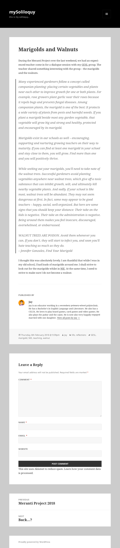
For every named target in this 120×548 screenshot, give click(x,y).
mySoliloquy (22, 12)
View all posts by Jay (67, 317)
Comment (25, 379)
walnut (46, 338)
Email (22, 435)
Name (22, 422)
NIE (30, 338)
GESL (93, 335)
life (73, 335)
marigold (22, 338)
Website (23, 449)
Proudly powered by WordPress (34, 542)
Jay (65, 335)
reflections (81, 335)
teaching (37, 338)
